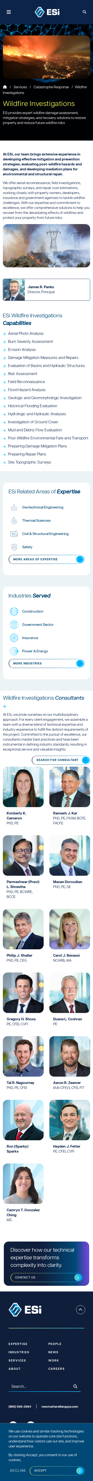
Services (21, 87)
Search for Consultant (57, 760)
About (15, 1368)
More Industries (27, 663)
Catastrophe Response (52, 87)
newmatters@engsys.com (59, 1406)
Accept (40, 1470)
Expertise (18, 1344)
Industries (19, 1352)
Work (53, 1360)
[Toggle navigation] (9, 12)
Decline (18, 1470)
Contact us (25, 1277)
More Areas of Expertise (35, 559)
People (55, 1344)
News (53, 1352)
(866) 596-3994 (20, 1406)
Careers (56, 1368)
